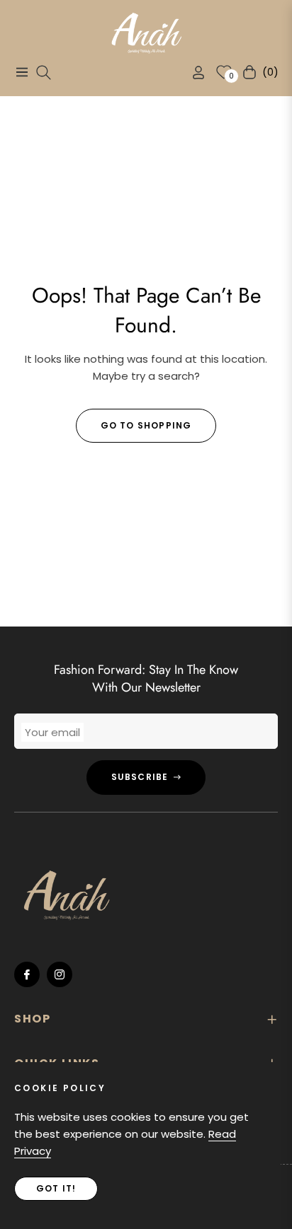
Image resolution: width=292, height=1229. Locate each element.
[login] (193, 72)
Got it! (56, 1188)
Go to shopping (146, 425)
